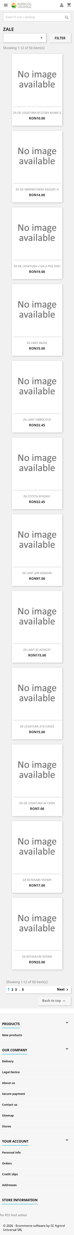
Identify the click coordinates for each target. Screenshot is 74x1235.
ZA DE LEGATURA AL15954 (37, 803)
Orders (7, 1163)
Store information (20, 1200)
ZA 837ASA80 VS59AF (37, 880)
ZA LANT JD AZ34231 (37, 650)
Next (63, 989)
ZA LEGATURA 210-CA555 (37, 726)
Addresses (9, 1185)
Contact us (9, 1105)
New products (12, 1035)
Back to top (54, 1001)
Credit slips (10, 1174)
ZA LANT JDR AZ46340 (37, 573)
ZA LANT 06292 (37, 343)
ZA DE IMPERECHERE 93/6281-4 (37, 189)
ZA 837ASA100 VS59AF (37, 956)
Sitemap (8, 1115)
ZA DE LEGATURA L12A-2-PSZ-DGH (37, 266)
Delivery (8, 1061)
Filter (60, 38)
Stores (6, 1126)
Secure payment (13, 1094)
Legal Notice (11, 1072)
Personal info (11, 1152)
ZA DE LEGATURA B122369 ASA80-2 (37, 113)
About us (8, 1083)
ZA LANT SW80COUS (37, 419)
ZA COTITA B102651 (37, 496)
